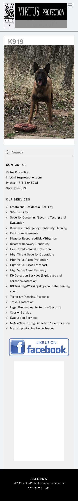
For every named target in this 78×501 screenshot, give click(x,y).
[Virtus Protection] (35, 26)
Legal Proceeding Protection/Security (35, 307)
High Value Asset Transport (28, 265)
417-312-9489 (25, 182)
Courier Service (20, 312)
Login (47, 487)
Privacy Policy (39, 478)
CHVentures (35, 487)
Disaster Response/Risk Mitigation (33, 238)
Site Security (19, 212)
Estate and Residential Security (31, 206)
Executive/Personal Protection (30, 249)
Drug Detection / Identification (40, 323)
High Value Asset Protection (29, 259)
